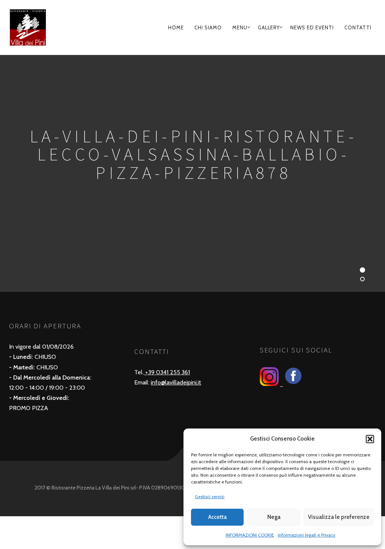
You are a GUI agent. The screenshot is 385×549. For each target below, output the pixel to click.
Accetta (217, 517)
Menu (239, 27)
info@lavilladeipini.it (176, 382)
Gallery (269, 27)
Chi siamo (208, 27)
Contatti (357, 27)
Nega (273, 517)
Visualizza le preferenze (339, 517)
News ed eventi (312, 27)
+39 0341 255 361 (167, 372)
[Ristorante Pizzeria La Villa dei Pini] (36, 27)
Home (176, 27)
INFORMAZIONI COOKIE (250, 535)
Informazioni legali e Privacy (306, 535)
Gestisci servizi (209, 496)
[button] (370, 439)
